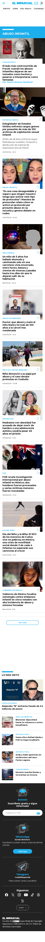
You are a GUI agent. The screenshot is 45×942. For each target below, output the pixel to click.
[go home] (22, 918)
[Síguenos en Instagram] (19, 894)
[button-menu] (3, 3)
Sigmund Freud (8, 62)
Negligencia (8, 253)
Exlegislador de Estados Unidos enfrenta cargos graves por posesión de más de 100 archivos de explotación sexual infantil (20, 129)
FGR (4, 473)
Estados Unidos (10, 120)
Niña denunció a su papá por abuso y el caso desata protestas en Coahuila (19, 377)
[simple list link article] (22, 691)
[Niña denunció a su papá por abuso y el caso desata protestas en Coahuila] (22, 356)
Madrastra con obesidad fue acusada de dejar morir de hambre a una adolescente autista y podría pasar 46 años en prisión (19, 428)
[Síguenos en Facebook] (6, 894)
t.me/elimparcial (22, 877)
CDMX (15, 9)
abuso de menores (11, 318)
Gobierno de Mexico (12, 590)
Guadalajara (39, 9)
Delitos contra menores (14, 370)
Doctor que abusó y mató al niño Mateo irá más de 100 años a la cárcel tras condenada (18, 326)
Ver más (22, 622)
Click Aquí (22, 851)
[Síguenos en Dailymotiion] (22, 901)
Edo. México (25, 9)
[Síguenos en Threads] (38, 894)
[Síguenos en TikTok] (32, 894)
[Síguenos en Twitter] (12, 894)
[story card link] (22, 51)
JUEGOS (6, 9)
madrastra (8, 419)
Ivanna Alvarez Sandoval (20, 82)
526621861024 (22, 840)
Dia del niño (8, 530)
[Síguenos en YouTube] (26, 894)
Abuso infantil (9, 187)
